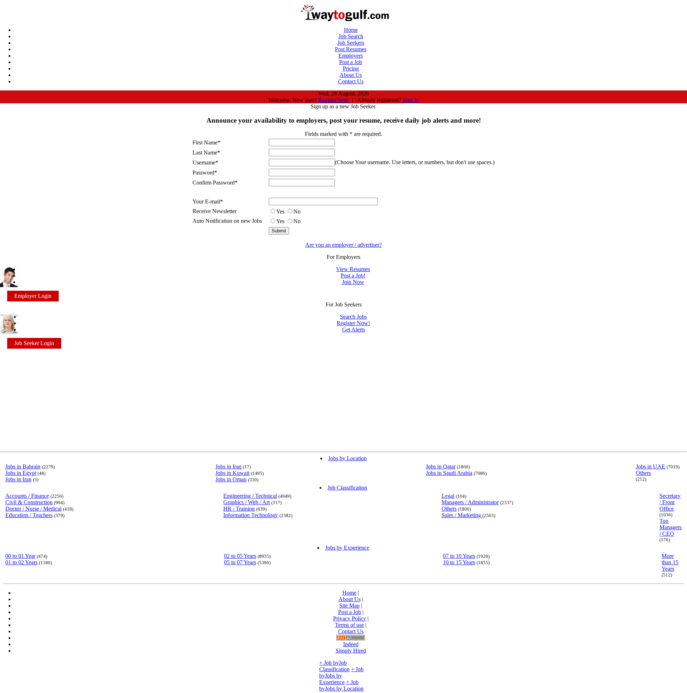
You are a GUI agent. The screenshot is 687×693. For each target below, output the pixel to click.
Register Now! (353, 323)
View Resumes (353, 269)
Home (349, 593)
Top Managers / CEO (670, 527)
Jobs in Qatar (440, 466)
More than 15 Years (670, 562)
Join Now (353, 282)
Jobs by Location (347, 458)
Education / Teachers (29, 515)
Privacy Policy (349, 618)
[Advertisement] (343, 399)
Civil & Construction (29, 502)
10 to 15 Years (459, 562)
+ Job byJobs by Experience (341, 675)
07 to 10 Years (459, 556)
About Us (349, 599)
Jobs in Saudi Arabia (449, 473)
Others (643, 473)
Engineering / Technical (250, 496)
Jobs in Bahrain (22, 466)
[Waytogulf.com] (344, 19)
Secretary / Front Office (670, 502)
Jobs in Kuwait (232, 473)
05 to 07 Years (240, 562)
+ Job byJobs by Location (341, 685)
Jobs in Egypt (20, 473)
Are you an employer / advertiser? (343, 245)
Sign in (411, 100)
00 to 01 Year (20, 556)
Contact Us (351, 631)
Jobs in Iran (18, 479)
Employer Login (33, 296)
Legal (448, 496)
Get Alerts (353, 329)
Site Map (349, 606)
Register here (333, 100)
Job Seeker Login (34, 343)
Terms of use (349, 625)
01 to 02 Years (21, 562)
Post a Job (349, 612)
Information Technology (250, 515)
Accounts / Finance (27, 496)
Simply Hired (351, 651)
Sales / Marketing (462, 515)
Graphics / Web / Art (246, 502)
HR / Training (239, 509)
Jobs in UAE (650, 466)
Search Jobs (353, 317)
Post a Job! (353, 275)
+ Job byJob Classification (334, 666)
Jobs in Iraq (228, 466)
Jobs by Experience (347, 548)
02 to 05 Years (240, 556)
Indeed (351, 644)
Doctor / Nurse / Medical (33, 509)
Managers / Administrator (470, 502)
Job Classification (347, 488)
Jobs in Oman (231, 479)
